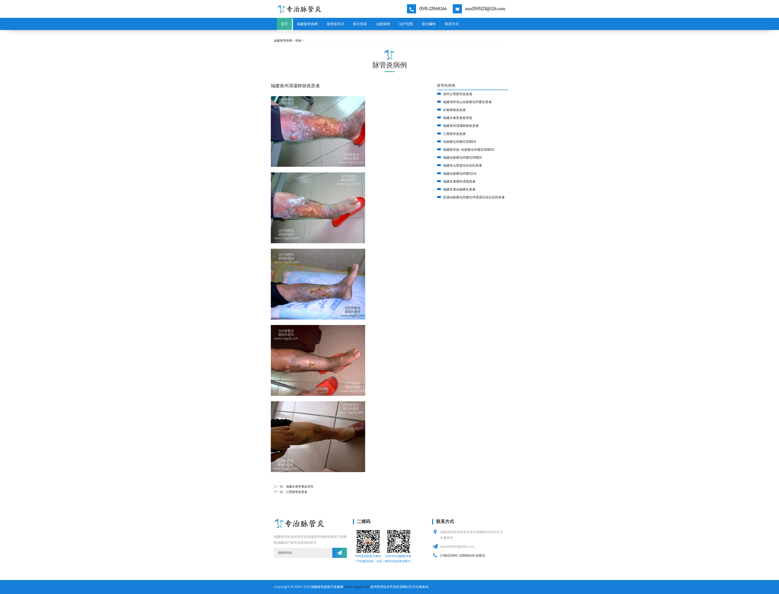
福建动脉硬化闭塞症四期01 (462, 157)
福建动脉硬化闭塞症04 (460, 173)
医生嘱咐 (429, 24)
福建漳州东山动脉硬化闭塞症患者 (467, 102)
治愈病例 (383, 24)
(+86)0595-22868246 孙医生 (462, 555)
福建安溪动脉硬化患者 (459, 189)
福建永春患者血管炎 (457, 117)
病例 (298, 40)
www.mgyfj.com (356, 586)
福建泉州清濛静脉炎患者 (461, 125)
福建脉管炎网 (307, 24)
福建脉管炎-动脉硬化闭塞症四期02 (468, 149)
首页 (284, 24)
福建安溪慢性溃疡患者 (459, 181)
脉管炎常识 (335, 24)
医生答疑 (360, 24)
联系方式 (452, 24)
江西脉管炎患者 (454, 133)
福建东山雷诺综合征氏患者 (462, 165)
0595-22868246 (433, 8)
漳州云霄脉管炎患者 (457, 94)
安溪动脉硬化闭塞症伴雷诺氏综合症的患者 (474, 197)
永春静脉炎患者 (454, 110)
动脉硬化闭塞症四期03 (459, 141)
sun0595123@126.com (485, 8)
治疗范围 (406, 24)
